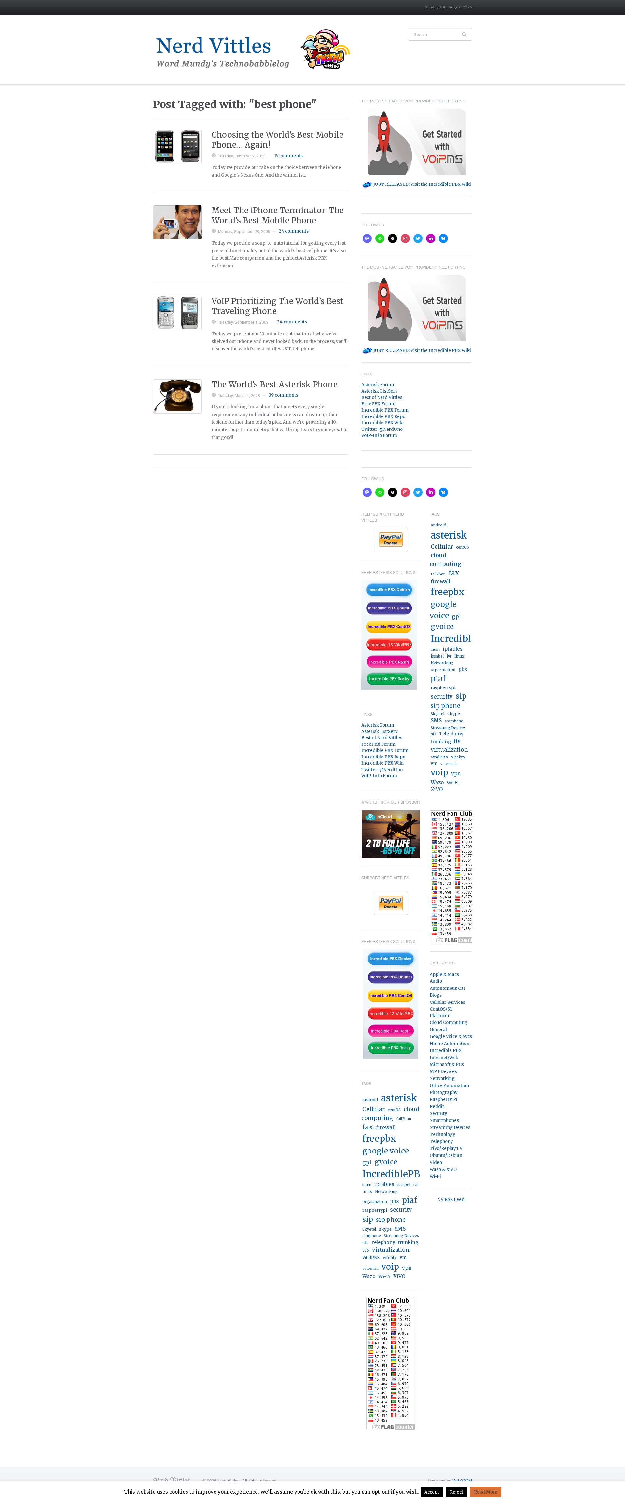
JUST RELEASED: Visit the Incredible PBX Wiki (421, 184)
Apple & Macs (444, 974)
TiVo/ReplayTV (446, 1148)
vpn (406, 1268)
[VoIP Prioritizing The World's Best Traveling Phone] (177, 313)
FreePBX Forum (378, 404)
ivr (415, 1184)
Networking (386, 1191)
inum (366, 1184)
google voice (385, 1150)
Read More (485, 1492)
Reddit (437, 1106)
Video (436, 1162)
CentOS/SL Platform (441, 1012)
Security (438, 1113)
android (370, 1100)
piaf (409, 1200)
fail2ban (403, 1118)
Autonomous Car (447, 988)
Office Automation (449, 1085)
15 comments (288, 155)
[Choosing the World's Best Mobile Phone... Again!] (177, 147)
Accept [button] (431, 1492)
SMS (400, 1229)
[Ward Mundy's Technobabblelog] (257, 49)
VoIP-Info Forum (379, 435)
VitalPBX (371, 1257)
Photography (444, 1092)
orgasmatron (374, 1201)
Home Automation (449, 1043)
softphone (371, 1236)
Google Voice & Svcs (451, 1036)
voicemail (370, 1268)
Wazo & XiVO (443, 1169)
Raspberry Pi (443, 1099)
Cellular (373, 1109)
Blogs (436, 995)
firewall (386, 1128)
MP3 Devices (443, 1071)
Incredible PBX (446, 1050)
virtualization (391, 1249)
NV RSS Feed (451, 1199)
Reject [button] (456, 1492)
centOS (394, 1110)
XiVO (399, 1276)
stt (365, 1242)
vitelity (390, 1257)
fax (367, 1127)
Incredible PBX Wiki (382, 423)
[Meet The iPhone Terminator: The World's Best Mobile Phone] (177, 222)
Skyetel (369, 1229)
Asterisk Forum (377, 385)
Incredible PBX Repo (383, 416)
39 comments (283, 395)
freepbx (379, 1138)
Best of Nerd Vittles (381, 397)
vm (403, 1257)
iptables (384, 1184)
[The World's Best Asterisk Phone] (177, 396)
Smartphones (444, 1120)
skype (385, 1229)
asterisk (399, 1098)
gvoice (385, 1161)
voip (390, 1267)
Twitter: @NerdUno (382, 429)
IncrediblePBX (394, 1174)
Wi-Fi (384, 1276)
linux (367, 1191)
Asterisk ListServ (379, 391)
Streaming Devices (401, 1236)
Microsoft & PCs (447, 1064)
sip (367, 1219)
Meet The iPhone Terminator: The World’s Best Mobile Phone (278, 215)
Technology (442, 1134)
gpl (366, 1162)
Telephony (383, 1242)
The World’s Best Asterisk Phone (275, 384)
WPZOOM (462, 1480)
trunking (408, 1242)
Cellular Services (447, 1002)
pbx (394, 1201)
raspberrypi (374, 1210)
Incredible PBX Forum (385, 410)
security (401, 1210)
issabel (403, 1184)
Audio (436, 981)
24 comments (294, 231)
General (438, 1029)
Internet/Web (444, 1057)
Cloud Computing (448, 1022)
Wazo (368, 1276)
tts (365, 1250)
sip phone (391, 1219)
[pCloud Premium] (391, 833)
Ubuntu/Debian (446, 1155)
